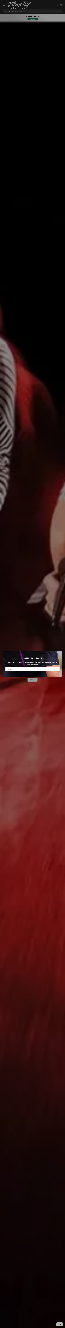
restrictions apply (32, 664)
